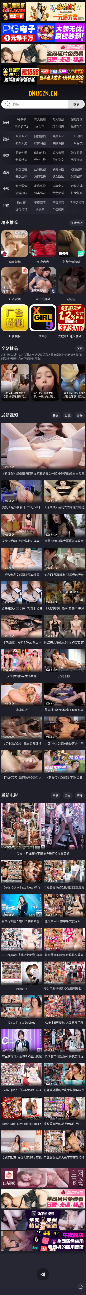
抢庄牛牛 (77, 126)
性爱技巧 (77, 193)
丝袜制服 (40, 143)
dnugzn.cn (43, 93)
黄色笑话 (58, 193)
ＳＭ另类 (77, 143)
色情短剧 (58, 209)
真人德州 (40, 119)
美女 (55, 415)
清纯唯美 (40, 176)
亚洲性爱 (21, 153)
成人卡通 (58, 153)
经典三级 (40, 160)
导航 (6, 205)
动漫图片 (77, 169)
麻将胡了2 (21, 126)
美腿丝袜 (21, 176)
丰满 (55, 795)
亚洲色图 (40, 169)
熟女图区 (58, 176)
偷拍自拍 (40, 153)
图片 (6, 172)
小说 (6, 189)
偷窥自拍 (21, 169)
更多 (80, 415)
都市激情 (21, 186)
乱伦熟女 (58, 160)
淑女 (68, 795)
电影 (6, 155)
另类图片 (77, 176)
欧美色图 (58, 169)
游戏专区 (77, 119)
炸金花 (39, 126)
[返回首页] (80, 1287)
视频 (6, 139)
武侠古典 (77, 186)
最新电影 (9, 795)
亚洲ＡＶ (21, 136)
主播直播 (58, 143)
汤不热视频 (77, 202)
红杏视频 (21, 209)
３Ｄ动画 (77, 136)
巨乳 (68, 415)
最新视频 (9, 415)
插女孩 (21, 202)
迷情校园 (21, 193)
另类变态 (77, 160)
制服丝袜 (21, 160)
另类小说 (40, 193)
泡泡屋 (39, 209)
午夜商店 (40, 202)
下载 (80, 349)
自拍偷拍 (40, 136)
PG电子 (21, 119)
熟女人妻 (21, 143)
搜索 (76, 104)
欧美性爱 (77, 153)
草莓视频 (58, 202)
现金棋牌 (58, 126)
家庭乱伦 (40, 186)
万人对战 (58, 119)
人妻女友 (58, 186)
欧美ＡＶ (58, 136)
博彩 (6, 122)
